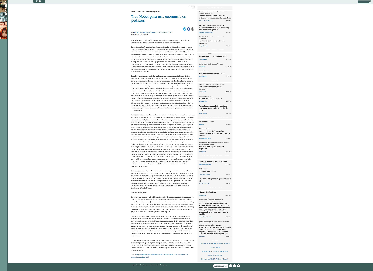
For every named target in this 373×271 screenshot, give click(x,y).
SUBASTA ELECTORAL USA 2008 (215, 49)
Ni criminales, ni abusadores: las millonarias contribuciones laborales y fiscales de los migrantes (214, 27)
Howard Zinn (202, 66)
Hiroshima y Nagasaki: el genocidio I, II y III (215, 180)
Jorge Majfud (202, 91)
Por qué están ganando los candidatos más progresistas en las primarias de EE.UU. (213, 108)
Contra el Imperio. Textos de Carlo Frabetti (215, 251)
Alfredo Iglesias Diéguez (205, 164)
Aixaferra (201, 124)
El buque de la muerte (207, 171)
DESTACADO (214, 80)
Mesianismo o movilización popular (213, 56)
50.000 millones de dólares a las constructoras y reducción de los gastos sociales (214, 133)
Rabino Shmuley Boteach (205, 217)
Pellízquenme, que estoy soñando (212, 73)
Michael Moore (203, 76)
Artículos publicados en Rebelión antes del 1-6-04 (215, 243)
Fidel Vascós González (204, 174)
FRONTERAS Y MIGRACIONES (215, 7)
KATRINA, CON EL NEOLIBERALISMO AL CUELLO (215, 117)
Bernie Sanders (203, 113)
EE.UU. (170, 32)
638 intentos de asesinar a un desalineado (210, 88)
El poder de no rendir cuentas (210, 98)
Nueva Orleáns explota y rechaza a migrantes (212, 147)
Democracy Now (215, 247)
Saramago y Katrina (206, 121)
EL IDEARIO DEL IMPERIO (215, 187)
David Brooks (202, 151)
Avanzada (354, 2)
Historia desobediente (207, 192)
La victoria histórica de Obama (211, 64)
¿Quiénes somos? (220, 266)
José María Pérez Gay (204, 184)
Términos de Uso (172, 265)
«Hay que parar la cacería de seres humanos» (212, 42)
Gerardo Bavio (151, 32)
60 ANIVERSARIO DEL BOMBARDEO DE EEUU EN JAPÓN (215, 156)
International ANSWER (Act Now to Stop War (215, 259)
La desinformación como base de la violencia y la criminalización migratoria (215, 17)
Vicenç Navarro (203, 59)
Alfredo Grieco (139, 32)
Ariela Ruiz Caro (203, 101)
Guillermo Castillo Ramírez (206, 20)
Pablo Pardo (202, 236)
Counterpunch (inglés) (215, 255)
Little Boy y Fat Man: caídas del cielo (213, 161)
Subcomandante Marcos (205, 138)
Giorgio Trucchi (203, 46)
